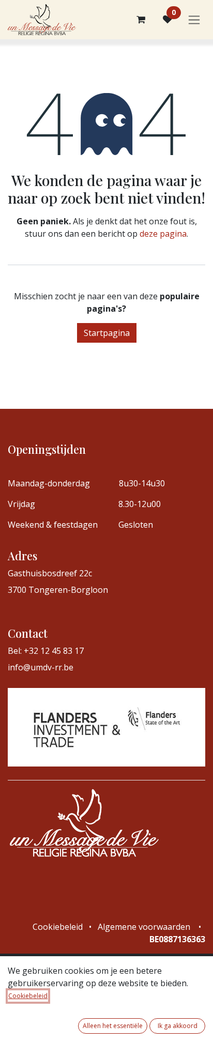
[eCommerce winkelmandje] (140, 19)
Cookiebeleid (28, 995)
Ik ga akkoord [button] (177, 1025)
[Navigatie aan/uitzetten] (194, 20)
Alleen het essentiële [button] (113, 1025)
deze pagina (163, 233)
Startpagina (107, 333)
